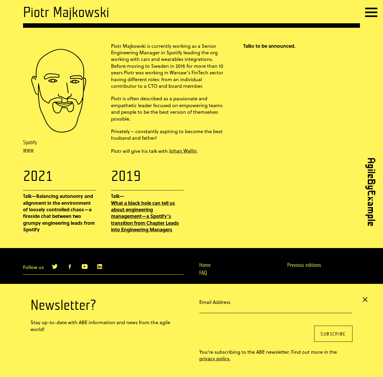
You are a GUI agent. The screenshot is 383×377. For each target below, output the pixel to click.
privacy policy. (214, 358)
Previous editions (304, 265)
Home (205, 265)
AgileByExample (369, 191)
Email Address (214, 301)
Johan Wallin (183, 150)
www (28, 150)
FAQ (203, 273)
